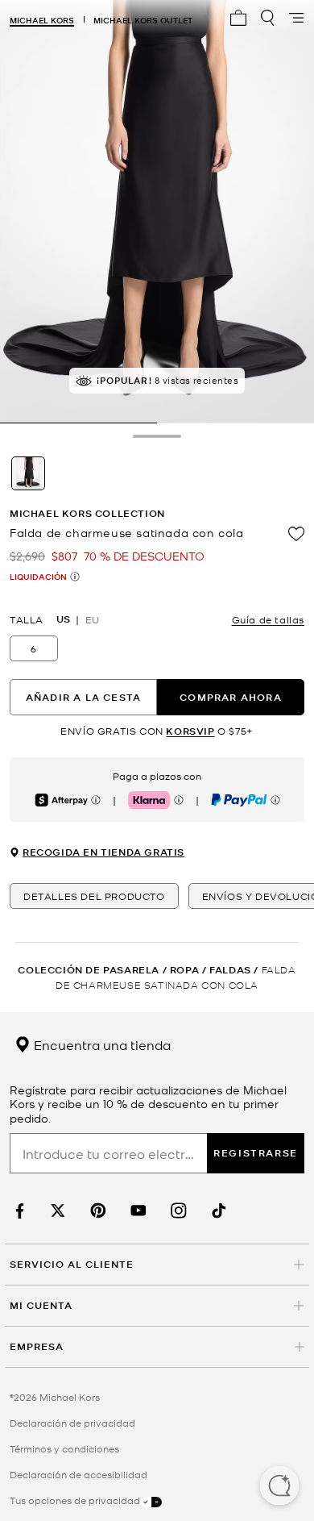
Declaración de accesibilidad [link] (78, 1474)
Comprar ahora (231, 697)
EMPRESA (37, 1346)
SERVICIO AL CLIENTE (72, 1264)
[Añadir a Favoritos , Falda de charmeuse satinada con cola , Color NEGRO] (296, 534)
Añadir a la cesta (83, 697)
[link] (18, 1211)
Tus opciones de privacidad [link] (75, 1500)
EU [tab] (92, 619)
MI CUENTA (41, 1305)
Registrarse (255, 1153)
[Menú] (296, 18)
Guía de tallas (268, 619)
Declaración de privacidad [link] (72, 1422)
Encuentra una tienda (101, 1044)
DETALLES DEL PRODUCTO (94, 896)
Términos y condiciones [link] (64, 1448)
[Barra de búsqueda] (267, 18)
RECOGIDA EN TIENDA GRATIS (103, 852)
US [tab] (63, 619)
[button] (279, 1487)
